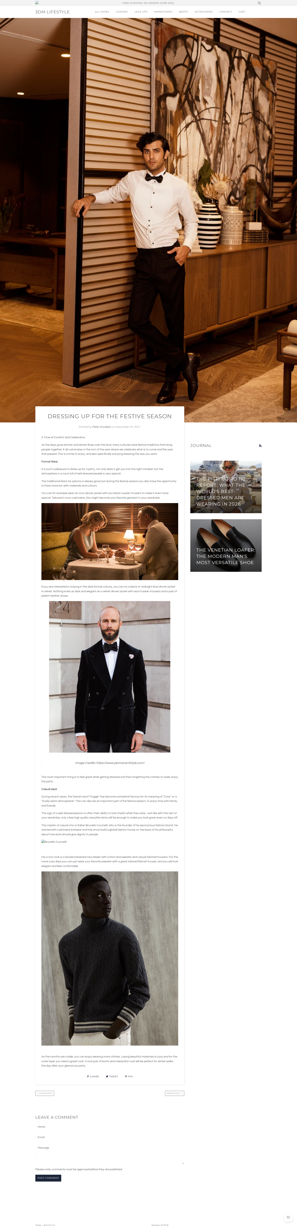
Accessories (204, 11)
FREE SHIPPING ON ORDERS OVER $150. (148, 3)
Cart (242, 11)
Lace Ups (141, 11)
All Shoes (102, 11)
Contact (226, 11)
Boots (183, 11)
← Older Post (45, 1093)
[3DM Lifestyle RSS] (260, 446)
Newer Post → (175, 1093)
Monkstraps (163, 11)
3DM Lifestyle (52, 11)
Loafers (122, 11)
